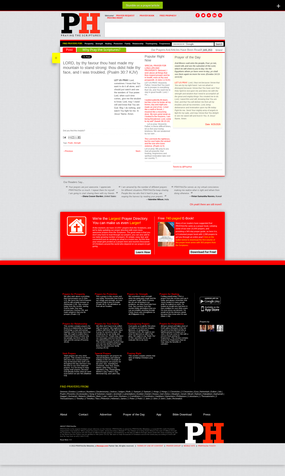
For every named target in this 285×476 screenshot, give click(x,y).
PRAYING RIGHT (115, 18)
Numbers (91, 392)
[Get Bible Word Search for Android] (210, 303)
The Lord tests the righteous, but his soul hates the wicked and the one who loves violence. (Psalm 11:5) (157, 142)
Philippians (181, 396)
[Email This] (69, 137)
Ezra (196, 392)
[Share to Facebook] (79, 137)
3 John (162, 398)
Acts (116, 396)
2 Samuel (146, 392)
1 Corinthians (134, 396)
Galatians (159, 396)
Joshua (113, 392)
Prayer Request (125, 16)
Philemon (105, 398)
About (63, 414)
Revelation (177, 398)
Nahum (198, 394)
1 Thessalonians (207, 396)
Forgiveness (164, 44)
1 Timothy (79, 398)
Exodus (72, 392)
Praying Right (134, 353)
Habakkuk (207, 394)
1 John (147, 398)
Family (127, 44)
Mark (98, 396)
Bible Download (182, 414)
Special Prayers (103, 353)
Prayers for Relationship (75, 324)
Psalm (70, 143)
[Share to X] (76, 137)
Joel (162, 394)
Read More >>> (66, 440)
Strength (99, 44)
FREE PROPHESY (168, 16)
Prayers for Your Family (107, 324)
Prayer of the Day (134, 414)
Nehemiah (204, 392)
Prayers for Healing (169, 294)
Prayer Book (147, 16)
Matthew (91, 396)
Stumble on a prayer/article (142, 5)
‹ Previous (68, 151)
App (158, 414)
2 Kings (163, 392)
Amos (167, 394)
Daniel (148, 394)
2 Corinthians (148, 396)
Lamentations (129, 394)
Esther (214, 392)
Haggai (63, 396)
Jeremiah (117, 394)
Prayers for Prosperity (74, 294)
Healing (108, 44)
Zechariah (72, 396)
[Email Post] (64, 137)
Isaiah (109, 394)
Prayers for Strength (137, 294)
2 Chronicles (187, 392)
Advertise (105, 414)
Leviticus (81, 392)
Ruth (128, 392)
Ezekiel (140, 394)
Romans (123, 396)
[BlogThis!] (73, 137)
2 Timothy (89, 398)
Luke (104, 396)
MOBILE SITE (189, 446)
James (124, 398)
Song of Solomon (97, 394)
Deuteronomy (102, 392)
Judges (121, 392)
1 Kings (155, 392)
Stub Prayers (69, 353)
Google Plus (209, 15)
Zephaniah (218, 394)
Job (219, 392)
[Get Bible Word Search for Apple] (210, 312)
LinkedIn (214, 15)
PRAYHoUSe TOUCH (207, 446)
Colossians (193, 396)
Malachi (82, 396)
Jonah (183, 394)
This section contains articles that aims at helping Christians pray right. (141, 358)
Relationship (137, 44)
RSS (220, 15)
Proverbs (71, 394)
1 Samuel (136, 392)
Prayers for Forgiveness (171, 324)
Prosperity (89, 44)
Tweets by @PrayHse (182, 167)
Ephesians (170, 396)
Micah (190, 394)
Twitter (203, 15)
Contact (83, 414)
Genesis (63, 392)
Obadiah (175, 394)
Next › (138, 151)
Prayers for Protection (106, 294)
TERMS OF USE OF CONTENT (150, 446)
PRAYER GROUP (173, 446)
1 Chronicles (174, 392)
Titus (97, 398)
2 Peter (139, 398)
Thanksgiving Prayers (138, 324)
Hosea (155, 394)
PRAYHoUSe (80, 24)
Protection (118, 44)
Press (206, 414)
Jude (169, 398)
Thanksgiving (151, 44)
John (110, 396)
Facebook (197, 15)
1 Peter (131, 398)
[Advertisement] (165, 29)
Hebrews (115, 398)
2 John (154, 398)
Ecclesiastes (82, 394)
